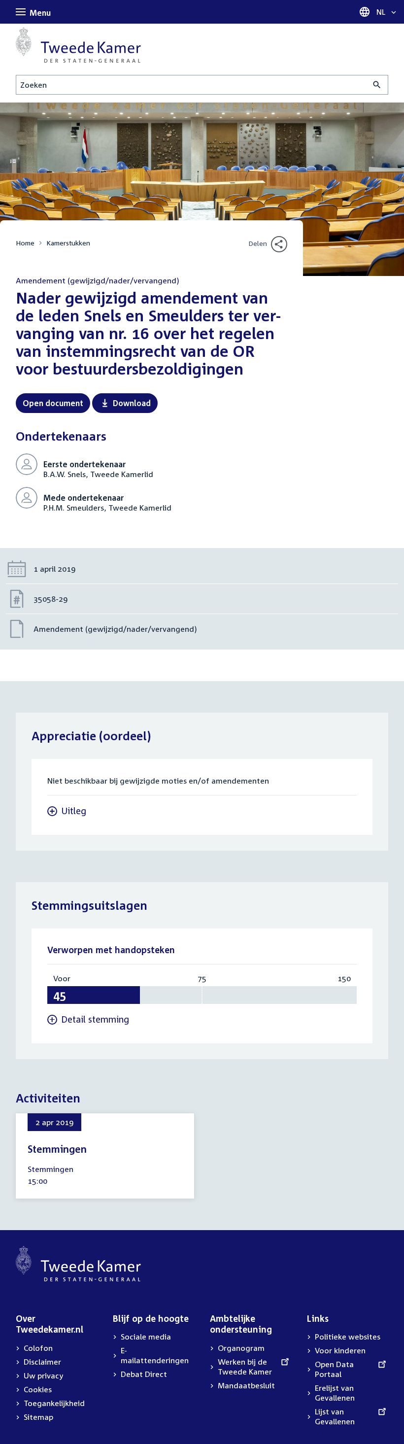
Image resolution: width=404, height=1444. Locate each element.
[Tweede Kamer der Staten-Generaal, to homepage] (78, 45)
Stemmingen (57, 1149)
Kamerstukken (68, 243)
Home (25, 243)
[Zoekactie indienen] (377, 85)
